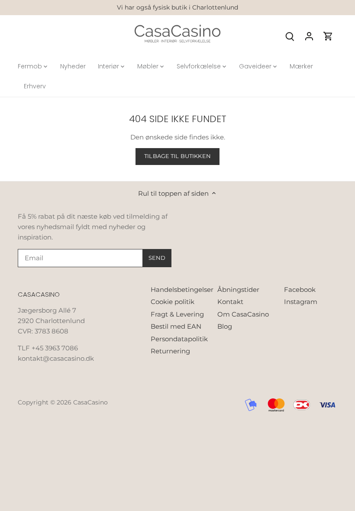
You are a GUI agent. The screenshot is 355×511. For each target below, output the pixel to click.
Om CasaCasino (243, 314)
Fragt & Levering (177, 314)
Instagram (300, 302)
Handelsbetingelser (182, 289)
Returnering (170, 351)
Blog (224, 326)
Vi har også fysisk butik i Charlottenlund (177, 7)
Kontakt (230, 302)
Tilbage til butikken (177, 156)
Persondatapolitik (179, 339)
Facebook (300, 289)
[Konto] (309, 36)
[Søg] (290, 36)
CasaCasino (90, 402)
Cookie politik (172, 302)
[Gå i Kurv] (328, 36)
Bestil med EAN (176, 326)
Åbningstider (238, 289)
